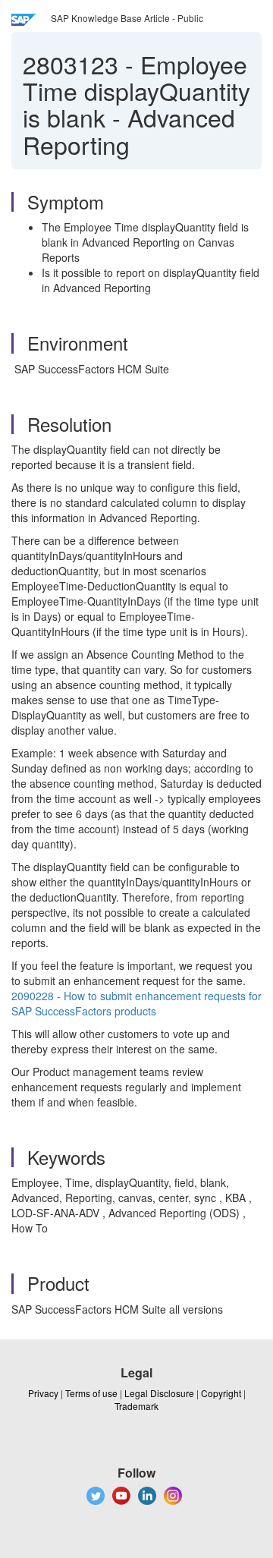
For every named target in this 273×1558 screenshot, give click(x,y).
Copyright (221, 1392)
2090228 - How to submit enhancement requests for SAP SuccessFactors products (136, 1003)
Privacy (43, 1392)
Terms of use (91, 1392)
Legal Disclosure (159, 1392)
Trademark (136, 1405)
